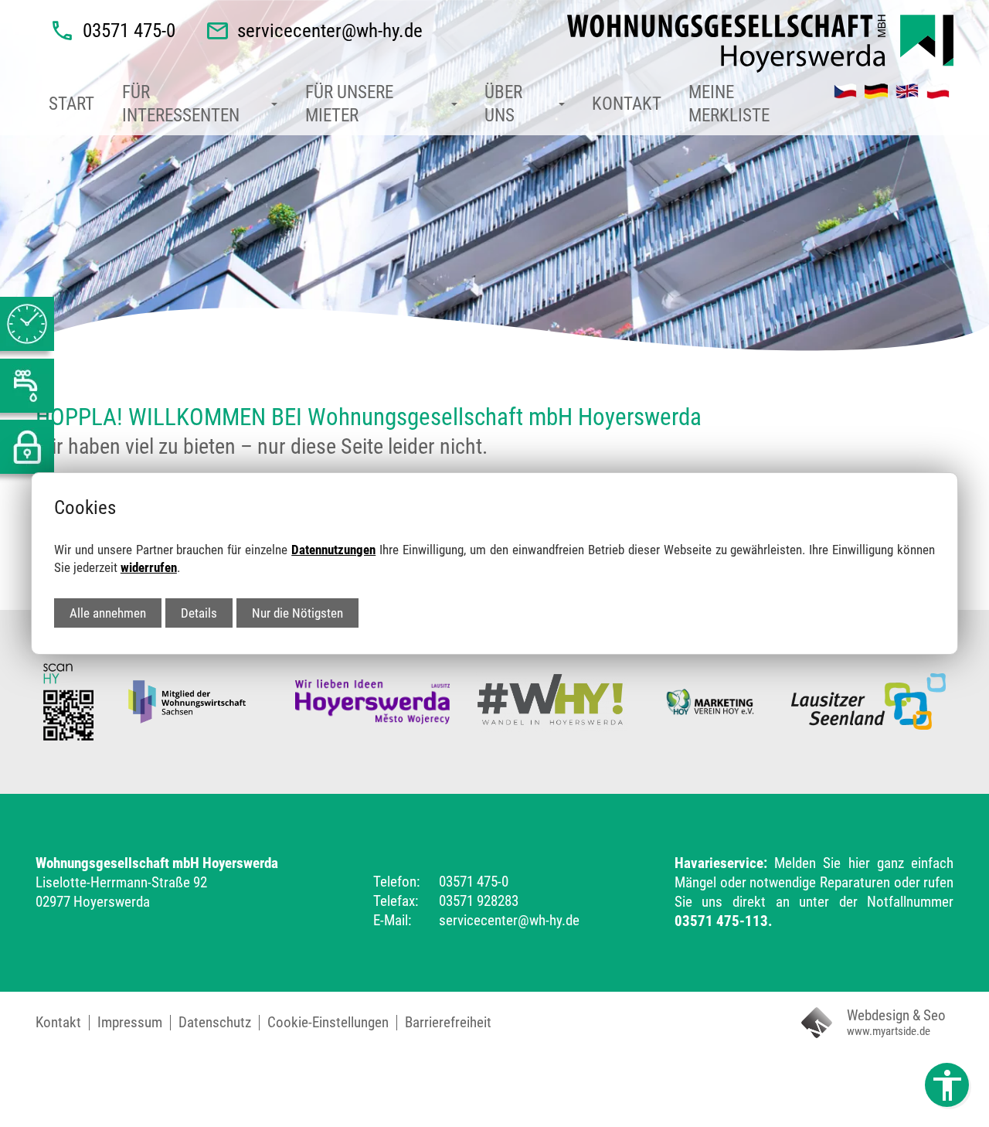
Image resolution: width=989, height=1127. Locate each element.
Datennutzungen (333, 549)
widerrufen (149, 567)
